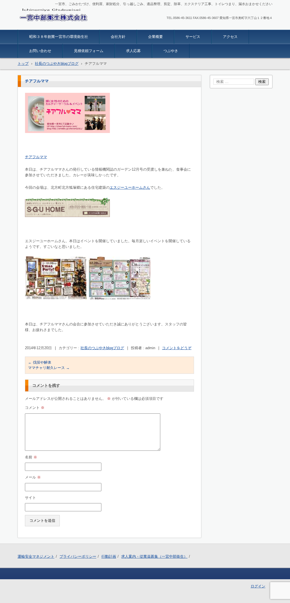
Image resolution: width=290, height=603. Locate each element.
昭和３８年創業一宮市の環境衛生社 (58, 37)
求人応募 (133, 51)
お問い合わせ (40, 51)
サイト (30, 497)
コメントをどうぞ (176, 348)
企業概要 (155, 37)
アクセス (230, 37)
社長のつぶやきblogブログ (102, 348)
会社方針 (118, 37)
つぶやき (170, 51)
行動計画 (108, 556)
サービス (192, 37)
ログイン (258, 586)
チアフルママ (36, 157)
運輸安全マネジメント (36, 556)
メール (33, 477)
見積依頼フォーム (88, 51)
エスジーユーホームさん (130, 187)
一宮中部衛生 (34, 26)
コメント (34, 407)
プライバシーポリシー (77, 556)
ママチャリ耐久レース (49, 368)
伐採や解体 (39, 362)
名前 (31, 457)
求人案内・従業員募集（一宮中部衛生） (154, 556)
